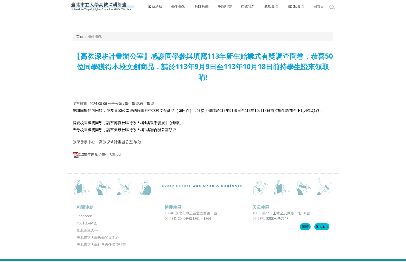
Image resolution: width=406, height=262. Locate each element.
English (322, 226)
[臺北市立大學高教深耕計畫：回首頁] (102, 6)
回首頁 (318, 6)
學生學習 (178, 6)
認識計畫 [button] (225, 6)
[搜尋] (332, 7)
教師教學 (202, 6)
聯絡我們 (248, 6)
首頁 (79, 36)
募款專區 (271, 6)
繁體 (305, 226)
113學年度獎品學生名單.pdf (100, 154)
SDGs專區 (296, 6)
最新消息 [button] (155, 6)
